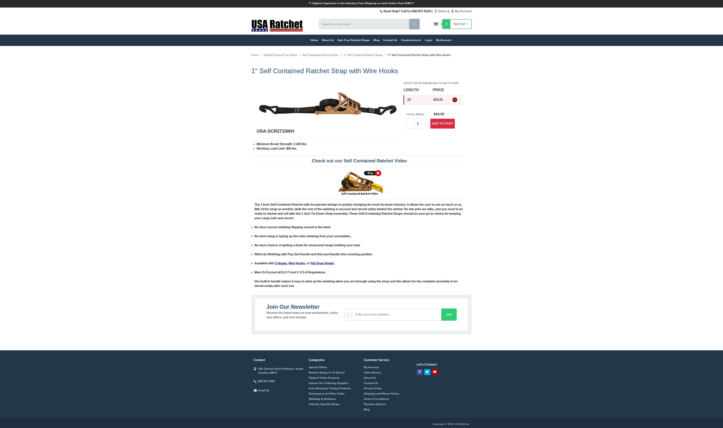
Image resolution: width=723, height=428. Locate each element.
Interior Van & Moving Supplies (329, 383)
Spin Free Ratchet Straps (354, 40)
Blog (376, 40)
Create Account (411, 40)
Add (442, 123)
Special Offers (318, 367)
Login (428, 40)
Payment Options (375, 404)
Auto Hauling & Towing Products (330, 388)
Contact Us (390, 40)
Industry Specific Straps (324, 404)
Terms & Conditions (376, 398)
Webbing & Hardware (322, 398)
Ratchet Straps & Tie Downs (327, 372)
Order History (372, 372)
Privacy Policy (373, 388)
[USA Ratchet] (283, 25)
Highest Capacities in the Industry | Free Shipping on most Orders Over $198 (362, 3)
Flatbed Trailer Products (324, 377)
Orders (442, 11)
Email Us (263, 390)
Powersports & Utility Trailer (327, 393)
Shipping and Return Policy (381, 393)
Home (314, 40)
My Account (463, 11)
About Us (328, 40)
